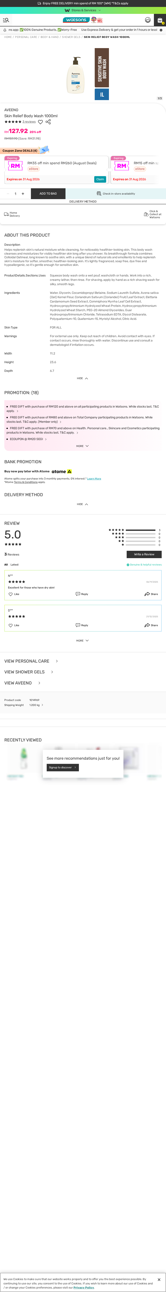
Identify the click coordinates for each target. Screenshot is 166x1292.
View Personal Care (27, 661)
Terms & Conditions (26, 482)
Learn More (94, 478)
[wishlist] (40, 122)
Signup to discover (60, 767)
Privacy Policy (83, 1287)
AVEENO (11, 110)
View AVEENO (18, 683)
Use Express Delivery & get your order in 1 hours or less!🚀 (116, 30)
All (6, 564)
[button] (160, 20)
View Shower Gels (25, 672)
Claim (100, 179)
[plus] (23, 194)
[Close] (159, 1279)
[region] (83, 1282)
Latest (15, 564)
